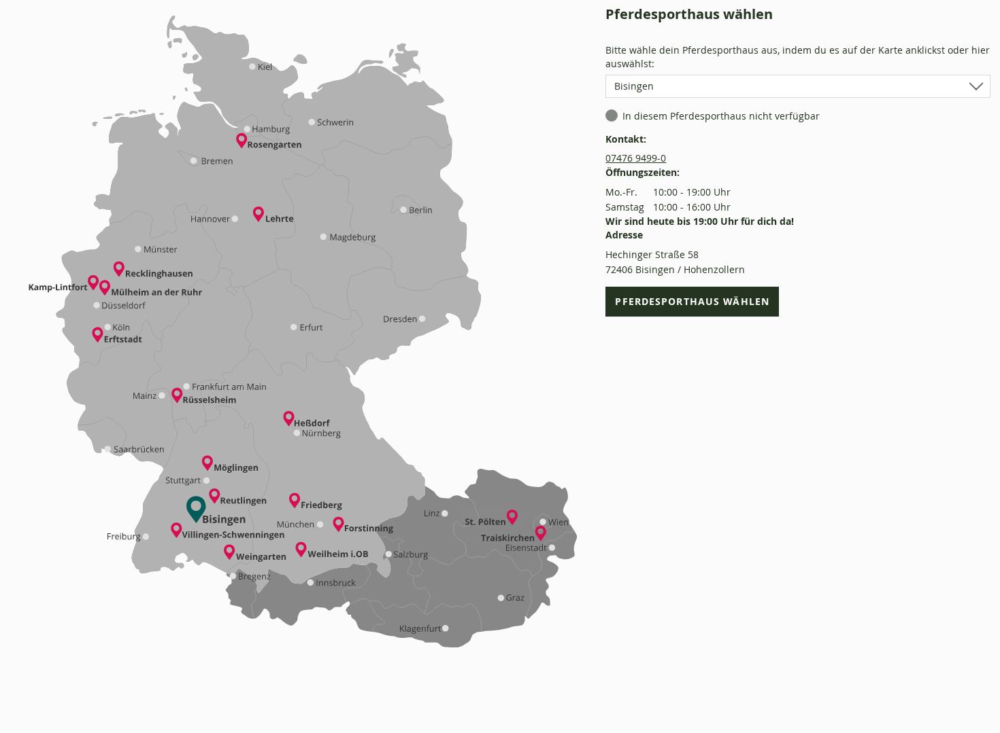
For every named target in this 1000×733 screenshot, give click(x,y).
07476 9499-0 (635, 157)
